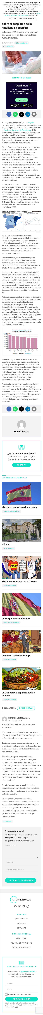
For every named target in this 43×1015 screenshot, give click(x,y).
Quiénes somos (22, 919)
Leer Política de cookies (27, 18)
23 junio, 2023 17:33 (15, 720)
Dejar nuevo (26, 708)
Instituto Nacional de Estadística (17, 130)
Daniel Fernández (9, 585)
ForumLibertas (22, 43)
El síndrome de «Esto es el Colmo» (19, 581)
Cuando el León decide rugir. (16, 655)
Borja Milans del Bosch (11, 622)
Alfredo (5, 544)
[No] (40, 11)
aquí (20, 1005)
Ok (10, 18)
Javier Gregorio (8, 548)
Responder (7, 821)
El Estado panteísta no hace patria (19, 507)
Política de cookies (21, 947)
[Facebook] (15, 906)
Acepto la (19, 994)
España (31, 122)
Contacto (21, 928)
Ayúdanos (21, 923)
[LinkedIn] (23, 906)
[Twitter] (19, 906)
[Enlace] (21, 899)
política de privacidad (23, 994)
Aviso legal (21, 938)
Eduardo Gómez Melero (11, 511)
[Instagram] (27, 906)
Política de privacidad (21, 943)
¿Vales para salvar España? (16, 618)
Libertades (9, 46)
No (15, 18)
